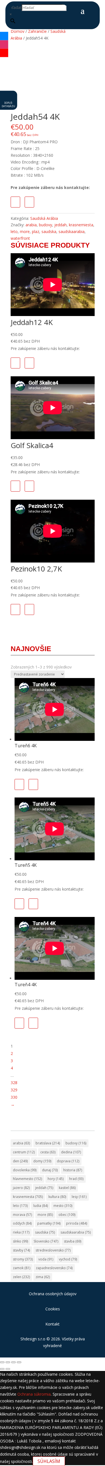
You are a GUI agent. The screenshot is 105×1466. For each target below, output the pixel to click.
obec (67, 1214)
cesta (47, 1152)
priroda (76, 1223)
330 (14, 1097)
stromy (23, 1259)
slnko (20, 1241)
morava (22, 1214)
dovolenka (24, 1170)
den (20, 1161)
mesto (62, 1205)
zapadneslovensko (54, 1268)
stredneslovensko (53, 1250)
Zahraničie (37, 31)
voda (45, 1259)
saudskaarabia (72, 231)
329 (14, 1089)
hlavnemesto (27, 1178)
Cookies (52, 1308)
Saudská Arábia (44, 218)
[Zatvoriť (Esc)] (19, 1362)
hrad (76, 1178)
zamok (21, 1268)
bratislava (48, 1143)
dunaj (50, 1170)
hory (56, 1178)
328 (14, 1082)
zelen (21, 1276)
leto (14, 231)
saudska (48, 231)
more (25, 231)
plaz (35, 231)
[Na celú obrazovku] (8, 1362)
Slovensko (46, 1241)
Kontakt (52, 1324)
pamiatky (48, 1223)
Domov (17, 31)
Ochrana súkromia (34, 1394)
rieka (21, 1232)
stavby (21, 1250)
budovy (45, 224)
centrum (24, 1152)
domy (42, 1161)
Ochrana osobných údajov (52, 1293)
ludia (40, 1205)
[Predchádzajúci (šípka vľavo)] (2, 1369)
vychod (68, 1259)
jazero (21, 1187)
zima (43, 1276)
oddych (22, 1223)
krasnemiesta (81, 224)
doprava (68, 1161)
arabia (31, 224)
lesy (79, 1196)
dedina (71, 1152)
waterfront (20, 238)
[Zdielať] (13, 1362)
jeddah (60, 224)
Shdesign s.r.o (32, 1338)
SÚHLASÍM (49, 1461)
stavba (72, 1241)
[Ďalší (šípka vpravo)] (8, 1369)
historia (72, 1170)
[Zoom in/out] (2, 1362)
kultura (57, 1196)
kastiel (67, 1187)
